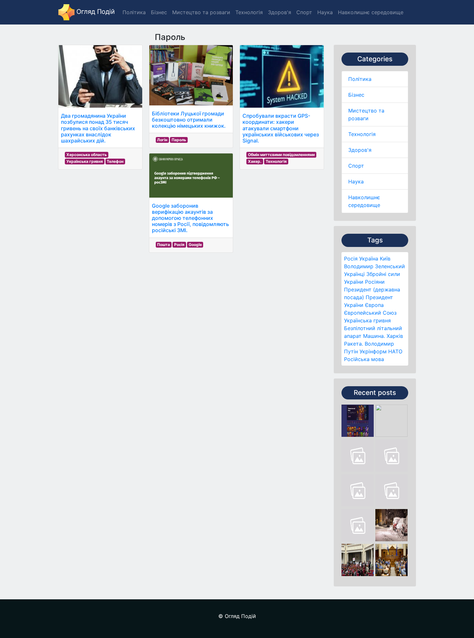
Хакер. (255, 161)
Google (195, 244)
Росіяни (375, 282)
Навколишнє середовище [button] (370, 12)
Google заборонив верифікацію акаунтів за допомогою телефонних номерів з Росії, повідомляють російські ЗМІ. (190, 218)
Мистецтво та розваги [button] (201, 12)
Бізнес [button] (159, 12)
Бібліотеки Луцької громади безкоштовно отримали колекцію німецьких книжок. (189, 119)
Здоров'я (359, 150)
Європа (374, 305)
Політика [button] (134, 12)
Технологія (362, 134)
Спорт (356, 165)
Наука (356, 181)
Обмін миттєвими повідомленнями (281, 154)
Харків (395, 336)
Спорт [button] (304, 12)
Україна (368, 258)
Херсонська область (86, 154)
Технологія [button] (249, 12)
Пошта (163, 244)
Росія (351, 258)
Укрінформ (373, 351)
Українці (354, 274)
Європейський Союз (370, 312)
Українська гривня (367, 320)
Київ (385, 258)
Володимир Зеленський (374, 266)
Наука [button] (325, 12)
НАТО (395, 351)
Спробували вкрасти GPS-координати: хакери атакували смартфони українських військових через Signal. (280, 128)
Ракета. (353, 343)
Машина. (374, 336)
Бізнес (356, 95)
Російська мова (364, 359)
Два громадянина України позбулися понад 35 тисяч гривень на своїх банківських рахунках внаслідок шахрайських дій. (98, 128)
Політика (359, 79)
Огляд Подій (94, 11)
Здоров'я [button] (279, 12)
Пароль (179, 139)
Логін (162, 139)
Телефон (115, 161)
